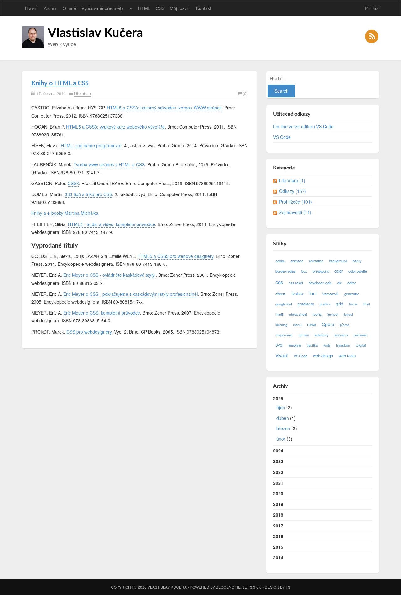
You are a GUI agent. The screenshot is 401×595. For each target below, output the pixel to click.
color (338, 271)
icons (317, 314)
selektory (322, 334)
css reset (296, 282)
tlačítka (312, 345)
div (339, 282)
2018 (278, 515)
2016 (278, 536)
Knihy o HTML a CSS (60, 83)
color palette (357, 271)
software (360, 334)
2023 (278, 461)
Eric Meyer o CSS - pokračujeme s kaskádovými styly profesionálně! (130, 294)
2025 (285, 418)
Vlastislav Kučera (95, 33)
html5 (279, 314)
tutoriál (361, 345)
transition (343, 345)
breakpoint (321, 271)
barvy (357, 260)
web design (323, 356)
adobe (280, 260)
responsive (283, 334)
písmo (344, 324)
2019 (278, 504)
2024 (278, 450)
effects (280, 293)
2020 (278, 493)
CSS (160, 8)
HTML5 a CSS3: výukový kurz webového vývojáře (115, 127)
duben (282, 418)
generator (351, 293)
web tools (347, 356)
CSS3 (73, 183)
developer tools (320, 282)
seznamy (341, 334)
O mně (69, 8)
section (303, 334)
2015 (278, 547)
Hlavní (31, 8)
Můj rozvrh (180, 8)
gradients (306, 304)
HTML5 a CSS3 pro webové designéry (175, 256)
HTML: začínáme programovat (91, 145)
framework (330, 293)
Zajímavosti (295, 212)
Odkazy (292, 191)
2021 (278, 483)
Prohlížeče (295, 202)
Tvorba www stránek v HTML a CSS (109, 164)
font (313, 293)
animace (296, 260)
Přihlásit (373, 8)
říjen (280, 407)
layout (348, 314)
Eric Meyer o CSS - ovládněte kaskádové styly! (109, 275)
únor (280, 439)
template (294, 345)
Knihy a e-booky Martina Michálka (64, 213)
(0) (245, 93)
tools (327, 345)
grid (339, 303)
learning (281, 324)
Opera (328, 324)
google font (283, 303)
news (311, 324)
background (338, 260)
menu (297, 324)
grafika (325, 303)
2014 (278, 557)
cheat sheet (298, 314)
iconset (332, 314)
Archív (50, 8)
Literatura (82, 93)
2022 (278, 472)
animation (316, 260)
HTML (144, 8)
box (304, 271)
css (279, 282)
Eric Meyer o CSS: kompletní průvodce (101, 313)
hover (353, 303)
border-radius (285, 271)
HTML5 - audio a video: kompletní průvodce (111, 224)
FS (288, 587)
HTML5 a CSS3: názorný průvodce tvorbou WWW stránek (164, 107)
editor (351, 282)
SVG (279, 345)
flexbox (297, 293)
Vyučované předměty (102, 8)
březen (283, 428)
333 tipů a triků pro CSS (88, 194)
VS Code (282, 137)
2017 (278, 525)
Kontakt (203, 8)
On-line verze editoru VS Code (303, 126)
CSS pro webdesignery (89, 332)
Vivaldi (281, 355)
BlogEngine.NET (232, 587)
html (366, 303)
